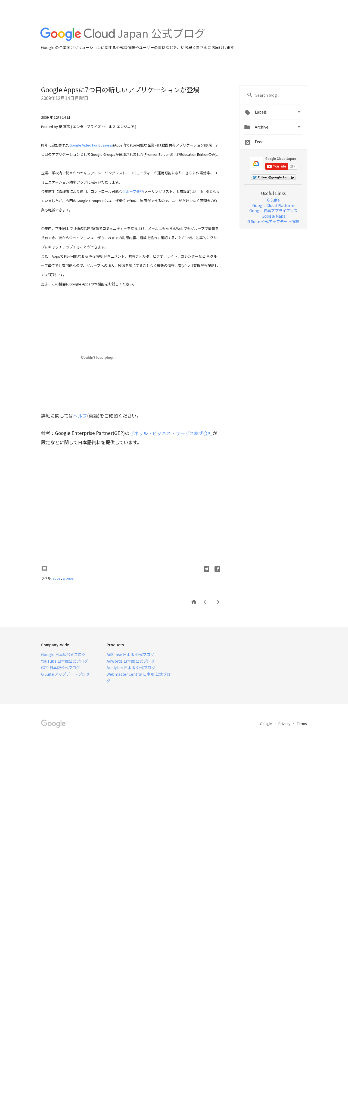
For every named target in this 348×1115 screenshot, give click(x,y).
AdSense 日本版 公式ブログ (130, 654)
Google (266, 723)
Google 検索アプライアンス (273, 210)
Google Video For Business (91, 145)
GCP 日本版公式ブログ (60, 667)
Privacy (284, 723)
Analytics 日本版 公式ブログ (131, 667)
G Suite (273, 200)
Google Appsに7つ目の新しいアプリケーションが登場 (120, 89)
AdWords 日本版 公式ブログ (131, 661)
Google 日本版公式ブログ (63, 654)
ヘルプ (80, 415)
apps (56, 578)
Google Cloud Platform (273, 205)
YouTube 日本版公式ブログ (64, 661)
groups (68, 578)
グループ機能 (132, 191)
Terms (302, 723)
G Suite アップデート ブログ (65, 674)
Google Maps (273, 216)
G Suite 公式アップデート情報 (273, 221)
